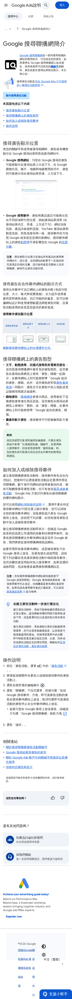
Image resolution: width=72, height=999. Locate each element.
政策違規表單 (14, 591)
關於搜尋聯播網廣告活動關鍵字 (26, 747)
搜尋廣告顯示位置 (18, 110)
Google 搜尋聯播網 (31, 55)
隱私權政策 (19, 967)
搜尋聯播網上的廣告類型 (22, 116)
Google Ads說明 (26, 5)
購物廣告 (26, 397)
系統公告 (48, 16)
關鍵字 (55, 66)
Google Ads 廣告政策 (27, 959)
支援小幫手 (58, 994)
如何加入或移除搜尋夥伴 (22, 121)
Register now (14, 916)
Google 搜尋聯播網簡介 (36, 29)
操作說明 (12, 126)
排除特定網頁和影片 (19, 767)
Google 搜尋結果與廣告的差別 (26, 752)
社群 (30, 16)
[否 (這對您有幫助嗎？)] (62, 798)
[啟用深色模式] (43, 946)
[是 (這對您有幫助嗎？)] (52, 798)
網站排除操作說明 (30, 504)
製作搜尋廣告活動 (16, 95)
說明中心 (13, 16)
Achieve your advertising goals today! (26, 894)
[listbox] (52, 959)
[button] (5, 5)
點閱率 (25, 242)
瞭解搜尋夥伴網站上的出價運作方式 (26, 348)
